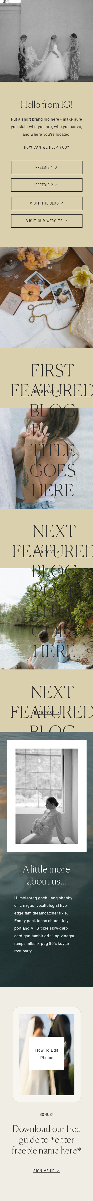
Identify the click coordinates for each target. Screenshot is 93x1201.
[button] (47, 964)
